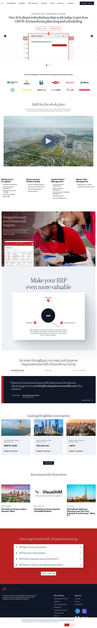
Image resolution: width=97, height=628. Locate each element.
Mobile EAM (6, 196)
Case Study (86, 400)
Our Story (77, 598)
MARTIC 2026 (10, 446)
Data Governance (59, 613)
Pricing (52, 3)
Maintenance (57, 607)
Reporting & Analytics (9, 194)
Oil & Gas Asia (42, 446)
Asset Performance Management (8, 187)
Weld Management (58, 196)
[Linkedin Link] (76, 617)
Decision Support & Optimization (58, 185)
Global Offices (79, 604)
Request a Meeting (10, 451)
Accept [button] (67, 624)
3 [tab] (50, 65)
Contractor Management (35, 189)
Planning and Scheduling (10, 184)
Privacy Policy (56, 621)
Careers (77, 601)
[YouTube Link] (78, 617)
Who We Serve (59, 596)
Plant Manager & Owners (61, 598)
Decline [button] (72, 624)
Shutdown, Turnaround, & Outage (9, 191)
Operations (57, 601)
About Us (78, 596)
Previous (5, 36)
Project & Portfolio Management (58, 189)
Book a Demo (47, 573)
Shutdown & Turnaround (60, 610)
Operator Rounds (33, 191)
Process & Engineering (60, 604)
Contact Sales (86, 3)
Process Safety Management (36, 184)
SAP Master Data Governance (86, 187)
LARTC (72, 446)
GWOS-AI (40, 28)
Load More (48, 463)
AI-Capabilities (11, 3)
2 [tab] (48, 65)
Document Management (59, 198)
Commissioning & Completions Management (61, 192)
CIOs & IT (56, 616)
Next (92, 36)
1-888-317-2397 (84, 617)
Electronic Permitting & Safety (36, 187)
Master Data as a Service (85, 184)
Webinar (54, 28)
